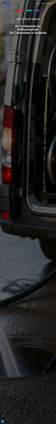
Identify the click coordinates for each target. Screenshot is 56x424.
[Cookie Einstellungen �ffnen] (2, 421)
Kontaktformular (50, 3)
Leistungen (43, 3)
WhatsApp (29, 10)
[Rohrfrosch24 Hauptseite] (6, 3)
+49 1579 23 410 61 (28, 19)
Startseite (38, 3)
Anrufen (21, 10)
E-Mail (37, 10)
